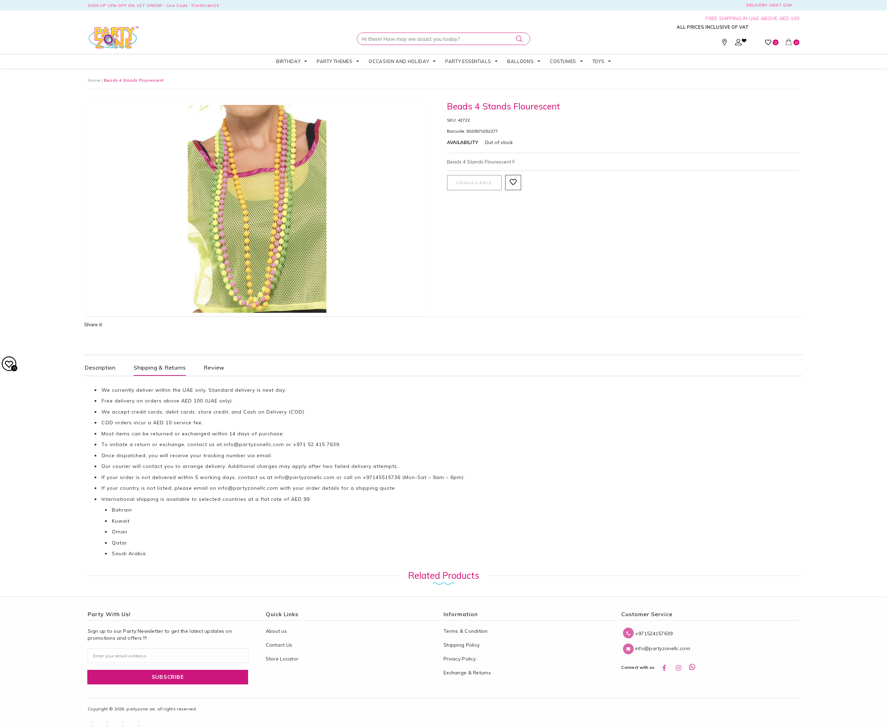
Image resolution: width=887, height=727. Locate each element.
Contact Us (279, 645)
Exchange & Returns (467, 673)
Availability (462, 142)
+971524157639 (653, 633)
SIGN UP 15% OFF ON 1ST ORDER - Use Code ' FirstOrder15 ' (155, 5)
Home (94, 80)
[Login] (738, 44)
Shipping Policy (462, 645)
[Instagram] (678, 667)
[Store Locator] (724, 44)
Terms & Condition (466, 631)
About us (276, 631)
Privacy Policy (460, 659)
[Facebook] (664, 667)
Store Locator (282, 659)
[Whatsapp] (692, 667)
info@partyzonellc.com (254, 444)
